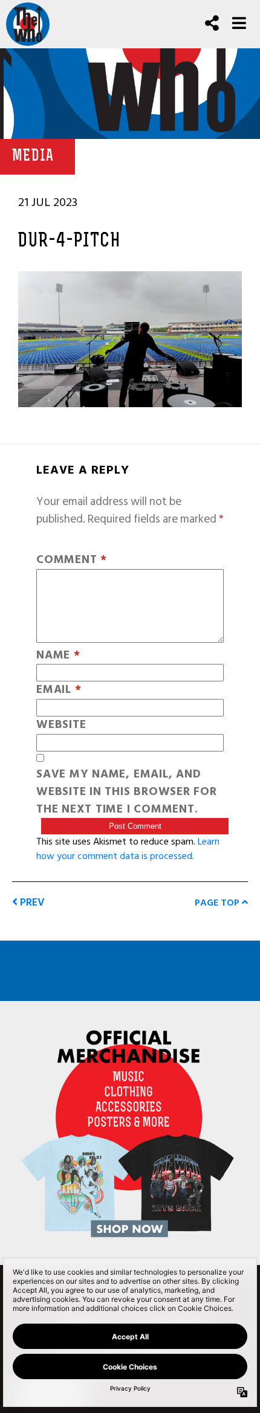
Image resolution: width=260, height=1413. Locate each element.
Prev (31, 902)
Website (61, 725)
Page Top (218, 902)
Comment (71, 560)
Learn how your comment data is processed (127, 849)
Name (58, 656)
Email (58, 690)
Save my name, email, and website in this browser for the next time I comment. (126, 792)
